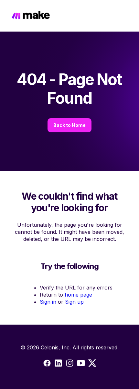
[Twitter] (92, 364)
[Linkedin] (70, 364)
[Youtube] (81, 364)
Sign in (48, 302)
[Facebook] (47, 364)
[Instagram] (58, 364)
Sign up (74, 302)
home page (78, 294)
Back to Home (69, 125)
